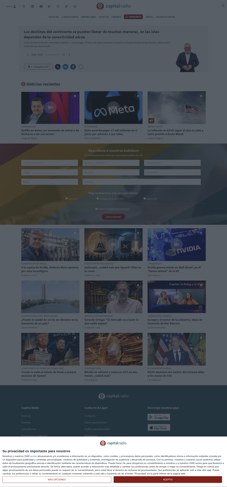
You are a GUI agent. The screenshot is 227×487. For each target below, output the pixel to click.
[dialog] (113, 462)
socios (33, 456)
